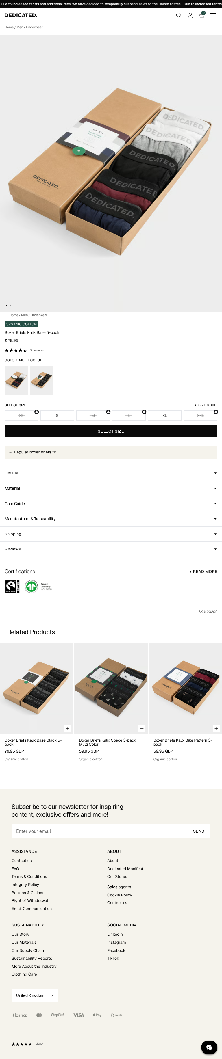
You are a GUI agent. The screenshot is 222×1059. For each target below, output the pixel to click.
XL (164, 415)
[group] (36, 702)
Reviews (13, 549)
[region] (111, 702)
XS (21, 415)
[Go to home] (21, 15)
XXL (200, 415)
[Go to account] (190, 15)
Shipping (13, 534)
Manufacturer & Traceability (30, 518)
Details (11, 473)
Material (12, 488)
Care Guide (15, 503)
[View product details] (36, 748)
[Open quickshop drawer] (67, 728)
